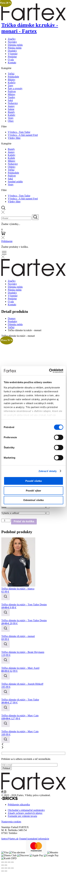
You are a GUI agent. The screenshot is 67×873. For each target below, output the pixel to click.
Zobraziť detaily (48, 471)
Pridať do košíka (24, 521)
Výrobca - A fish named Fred (23, 135)
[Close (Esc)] (2, 862)
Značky (12, 39)
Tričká (11, 73)
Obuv (11, 121)
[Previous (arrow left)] (2, 865)
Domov (12, 318)
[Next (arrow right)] (6, 865)
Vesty (10, 118)
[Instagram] (5, 792)
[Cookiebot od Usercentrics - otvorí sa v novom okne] (49, 371)
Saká (10, 100)
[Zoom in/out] (12, 862)
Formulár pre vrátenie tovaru (22, 816)
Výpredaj (12, 53)
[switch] (58, 437)
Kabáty (11, 115)
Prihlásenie (7, 241)
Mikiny (11, 94)
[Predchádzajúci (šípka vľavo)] (2, 871)
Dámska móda (15, 44)
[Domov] (33, 789)
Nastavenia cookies (11, 821)
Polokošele (13, 76)
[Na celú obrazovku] (6, 868)
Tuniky (11, 97)
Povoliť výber (33, 490)
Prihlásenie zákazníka (19, 804)
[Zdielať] (9, 868)
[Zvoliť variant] (5, 596)
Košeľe (11, 82)
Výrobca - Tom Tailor (19, 132)
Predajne (12, 56)
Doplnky (12, 50)
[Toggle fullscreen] (9, 862)
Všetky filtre (14, 138)
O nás (11, 59)
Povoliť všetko (33, 481)
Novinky (12, 41)
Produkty (12, 321)
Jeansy (11, 106)
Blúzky (11, 79)
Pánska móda (14, 47)
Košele (11, 158)
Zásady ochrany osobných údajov (25, 813)
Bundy (11, 112)
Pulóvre (12, 91)
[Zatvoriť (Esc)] (12, 868)
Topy (10, 85)
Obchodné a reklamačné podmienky (26, 810)
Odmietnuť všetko (33, 500)
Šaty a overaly (15, 88)
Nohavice (13, 103)
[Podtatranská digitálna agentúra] (9, 799)
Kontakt (12, 62)
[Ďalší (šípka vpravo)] (6, 871)
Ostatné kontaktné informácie (34, 838)
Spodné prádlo (15, 181)
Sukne (11, 109)
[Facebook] (2, 792)
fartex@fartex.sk (9, 838)
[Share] (6, 862)
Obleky (11, 166)
